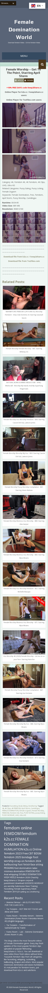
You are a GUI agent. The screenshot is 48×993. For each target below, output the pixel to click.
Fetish (33, 889)
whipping (13, 874)
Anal (6, 874)
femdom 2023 (13, 853)
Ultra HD (23, 815)
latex (34, 868)
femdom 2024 (33, 861)
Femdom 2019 (10, 891)
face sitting (37, 864)
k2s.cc (28, 849)
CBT (30, 853)
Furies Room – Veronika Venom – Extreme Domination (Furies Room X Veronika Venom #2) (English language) (24, 918)
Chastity (34, 877)
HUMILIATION (13, 849)
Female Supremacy (22, 889)
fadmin (30, 80)
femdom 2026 (23, 877)
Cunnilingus (35, 808)
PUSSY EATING (29, 813)
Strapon (21, 880)
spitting (23, 891)
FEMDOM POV (32, 871)
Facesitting (8, 889)
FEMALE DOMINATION (10, 810)
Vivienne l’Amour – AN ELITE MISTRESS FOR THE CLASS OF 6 (22, 903)
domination (19, 871)
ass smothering (33, 891)
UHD (17, 815)
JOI (18, 891)
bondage (27, 857)
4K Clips (8, 808)
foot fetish (24, 864)
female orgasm (25, 810)
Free (21, 813)
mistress (8, 871)
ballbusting (10, 864)
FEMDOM (5, 813)
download (19, 883)
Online (37, 849)
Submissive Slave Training (26, 886)
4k (3, 808)
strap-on (19, 861)
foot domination (23, 868)
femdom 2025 (12, 857)
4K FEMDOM (16, 808)
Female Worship (38, 810)
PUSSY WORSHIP (8, 815)
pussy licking (40, 813)
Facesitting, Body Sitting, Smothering (23, 806)
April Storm (25, 808)
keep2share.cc (10, 880)
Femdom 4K (14, 813)
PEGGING (9, 868)
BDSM (37, 853)
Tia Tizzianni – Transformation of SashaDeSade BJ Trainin (20, 926)
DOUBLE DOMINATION (30, 874)
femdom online (18, 828)
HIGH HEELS (10, 877)
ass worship (9, 886)
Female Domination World (24, 29)
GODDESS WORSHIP (34, 883)
